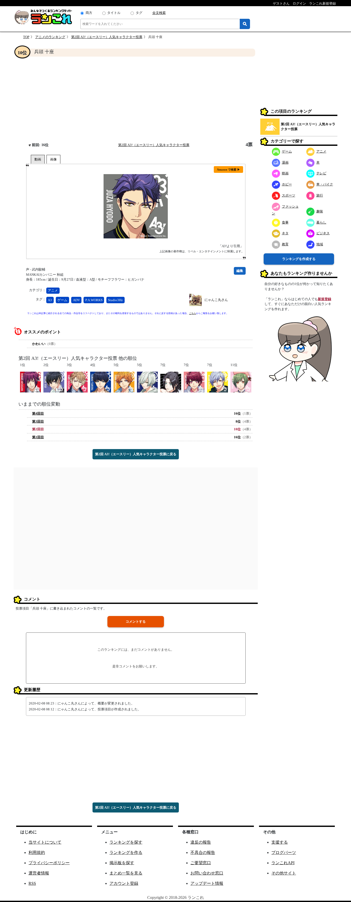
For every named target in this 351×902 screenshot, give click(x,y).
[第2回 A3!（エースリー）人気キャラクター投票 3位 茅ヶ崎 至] (77, 381)
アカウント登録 (123, 883)
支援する (279, 842)
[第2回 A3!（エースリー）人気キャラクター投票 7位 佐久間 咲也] (194, 381)
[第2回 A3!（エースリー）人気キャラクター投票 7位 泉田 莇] (170, 381)
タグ (139, 13)
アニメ (53, 290)
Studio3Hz (115, 300)
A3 (50, 300)
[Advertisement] (135, 99)
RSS (32, 883)
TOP (26, 37)
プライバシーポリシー (49, 863)
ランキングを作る (125, 852)
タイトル (114, 13)
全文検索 (159, 13)
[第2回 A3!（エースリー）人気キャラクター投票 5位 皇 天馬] (124, 381)
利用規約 (37, 852)
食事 (285, 222)
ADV (76, 300)
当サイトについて (45, 842)
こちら (192, 313)
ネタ (285, 233)
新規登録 (324, 299)
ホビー (287, 184)
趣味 (319, 211)
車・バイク (324, 184)
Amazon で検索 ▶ (228, 169)
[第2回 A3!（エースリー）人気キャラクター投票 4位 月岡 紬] (100, 381)
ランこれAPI (282, 863)
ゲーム (62, 300)
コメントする (136, 621)
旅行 (319, 195)
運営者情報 (39, 873)
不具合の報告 (202, 852)
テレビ (321, 173)
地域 (319, 244)
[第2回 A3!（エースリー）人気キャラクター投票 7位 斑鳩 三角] (217, 381)
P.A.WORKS (94, 300)
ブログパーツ (283, 852)
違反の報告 (200, 842)
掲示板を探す (121, 863)
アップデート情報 (206, 883)
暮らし (321, 222)
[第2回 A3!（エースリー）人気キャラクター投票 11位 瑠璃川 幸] (240, 381)
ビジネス (323, 233)
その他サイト (283, 873)
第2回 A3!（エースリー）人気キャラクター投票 (106, 37)
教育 (285, 244)
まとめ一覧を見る (125, 873)
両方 (89, 13)
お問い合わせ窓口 (206, 873)
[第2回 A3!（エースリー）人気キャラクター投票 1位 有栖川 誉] (30, 381)
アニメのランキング (50, 37)
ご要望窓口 (200, 863)
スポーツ (288, 195)
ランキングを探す (125, 842)
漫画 (285, 162)
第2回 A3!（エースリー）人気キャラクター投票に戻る (135, 454)
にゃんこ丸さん (216, 300)
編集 (239, 271)
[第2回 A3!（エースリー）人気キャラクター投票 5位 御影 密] (147, 381)
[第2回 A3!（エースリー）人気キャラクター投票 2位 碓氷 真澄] (53, 381)
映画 (285, 173)
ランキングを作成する (299, 259)
